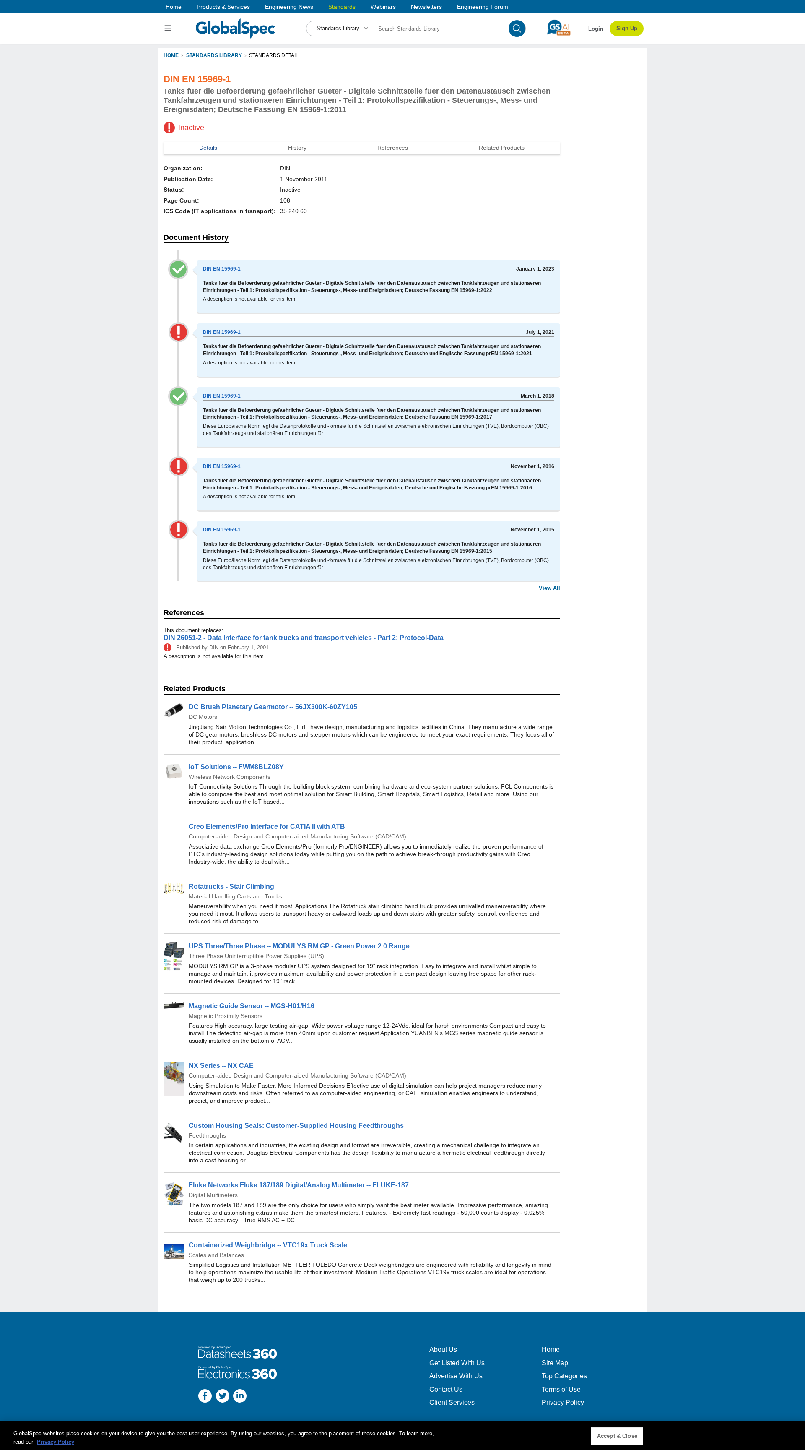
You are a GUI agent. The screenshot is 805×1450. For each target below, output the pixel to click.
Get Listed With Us (457, 1363)
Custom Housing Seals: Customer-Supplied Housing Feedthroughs (296, 1125)
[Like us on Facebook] (205, 1397)
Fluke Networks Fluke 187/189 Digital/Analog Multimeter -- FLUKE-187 (299, 1185)
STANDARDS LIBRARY (214, 55)
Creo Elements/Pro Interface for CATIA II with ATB (267, 826)
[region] (402, 1435)
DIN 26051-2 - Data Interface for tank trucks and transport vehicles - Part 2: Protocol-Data (304, 637)
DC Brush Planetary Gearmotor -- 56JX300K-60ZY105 (273, 707)
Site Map (555, 1363)
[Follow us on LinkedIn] (240, 1397)
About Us (443, 1349)
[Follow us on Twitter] (222, 1397)
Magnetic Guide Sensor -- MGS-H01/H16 (251, 1006)
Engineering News (289, 6)
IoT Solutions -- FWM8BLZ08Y (236, 767)
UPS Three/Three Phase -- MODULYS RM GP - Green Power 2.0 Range (299, 946)
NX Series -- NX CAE (221, 1065)
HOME (171, 55)
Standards (342, 6)
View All (549, 588)
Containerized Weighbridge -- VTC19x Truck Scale (268, 1245)
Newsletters (426, 6)
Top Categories (564, 1376)
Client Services (452, 1402)
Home (174, 6)
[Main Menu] (169, 28)
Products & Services (223, 6)
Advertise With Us (456, 1376)
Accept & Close (617, 1436)
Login (595, 29)
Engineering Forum (482, 6)
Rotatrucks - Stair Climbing (231, 886)
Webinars (383, 6)
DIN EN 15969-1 (222, 269)
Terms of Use (561, 1389)
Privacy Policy (563, 1402)
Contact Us (445, 1389)
